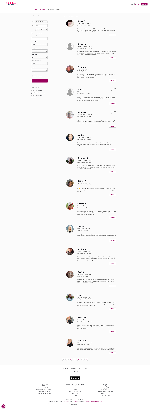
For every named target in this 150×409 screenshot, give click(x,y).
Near (33, 25)
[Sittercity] (12, 4)
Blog (80, 368)
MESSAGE (112, 35)
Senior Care (74, 393)
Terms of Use (65, 401)
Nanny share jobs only (40, 33)
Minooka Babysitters (36, 90)
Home (35, 9)
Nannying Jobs (105, 387)
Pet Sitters (42, 9)
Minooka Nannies (35, 92)
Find (33, 21)
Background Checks (37, 48)
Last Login (34, 54)
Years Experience (36, 60)
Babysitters (75, 386)
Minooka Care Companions (38, 93)
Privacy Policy (75, 401)
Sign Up (144, 4)
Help (131, 4)
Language (34, 67)
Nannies (75, 387)
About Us (65, 368)
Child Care (75, 389)
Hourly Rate (35, 41)
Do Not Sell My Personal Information (94, 401)
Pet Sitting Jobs (105, 395)
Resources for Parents (44, 391)
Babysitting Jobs (105, 386)
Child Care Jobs (105, 389)
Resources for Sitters (44, 393)
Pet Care (75, 395)
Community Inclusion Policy (44, 389)
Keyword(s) (35, 35)
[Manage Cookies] (3, 406)
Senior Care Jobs (105, 393)
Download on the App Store (75, 378)
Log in (137, 4)
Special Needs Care (75, 391)
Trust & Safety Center (44, 387)
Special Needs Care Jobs (105, 391)
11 (82, 359)
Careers (73, 368)
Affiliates (44, 386)
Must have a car (38, 76)
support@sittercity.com (75, 404)
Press (85, 368)
